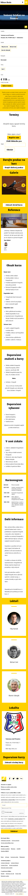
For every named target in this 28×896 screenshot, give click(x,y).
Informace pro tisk (10, 873)
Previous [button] (5, 185)
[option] (14, 185)
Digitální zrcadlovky (5, 849)
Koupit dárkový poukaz (14, 167)
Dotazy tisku (18, 873)
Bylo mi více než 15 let (6, 808)
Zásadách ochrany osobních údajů (15, 890)
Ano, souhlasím (19, 894)
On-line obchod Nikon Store (7, 843)
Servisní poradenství (13, 865)
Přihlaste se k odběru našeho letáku (9, 787)
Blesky (2, 857)
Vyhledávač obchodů (5, 840)
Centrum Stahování (5, 863)
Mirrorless (13, 849)
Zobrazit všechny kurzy (14, 762)
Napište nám (14, 137)
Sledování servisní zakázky (6, 867)
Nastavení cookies (5, 876)
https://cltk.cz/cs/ (13, 749)
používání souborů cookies (7, 892)
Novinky (2, 873)
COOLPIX (18, 849)
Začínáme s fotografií (11, 382)
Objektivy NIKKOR (5, 851)
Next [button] (23, 185)
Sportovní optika (14, 857)
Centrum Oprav (4, 865)
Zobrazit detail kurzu (14, 205)
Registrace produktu (5, 789)
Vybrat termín (7, 86)
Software (7, 857)
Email (2, 144)
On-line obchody (15, 840)
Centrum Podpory (15, 863)
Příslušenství (22, 857)
